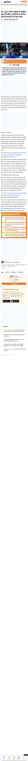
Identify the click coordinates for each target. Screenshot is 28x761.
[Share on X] (18, 65)
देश (3, 292)
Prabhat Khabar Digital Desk (13, 262)
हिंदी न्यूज (8, 296)
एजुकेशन (26, 4)
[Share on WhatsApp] (10, 65)
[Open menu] (2, 2)
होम (1, 4)
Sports (6, 8)
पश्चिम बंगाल (16, 4)
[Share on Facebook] (12, 65)
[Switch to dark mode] (20, 2)
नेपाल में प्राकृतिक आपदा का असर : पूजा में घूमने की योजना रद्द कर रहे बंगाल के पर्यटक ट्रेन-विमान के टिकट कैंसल (15, 219)
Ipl (14, 8)
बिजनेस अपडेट (16, 292)
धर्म (20, 292)
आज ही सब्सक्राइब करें (14, 283)
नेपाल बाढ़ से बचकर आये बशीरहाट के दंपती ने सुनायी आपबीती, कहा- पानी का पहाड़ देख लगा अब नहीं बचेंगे (14, 234)
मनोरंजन (11, 292)
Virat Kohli (20, 272)
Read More (3, 268)
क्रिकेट (4, 294)
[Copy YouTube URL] (14, 65)
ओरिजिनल (22, 4)
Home (2, 8)
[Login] (14, 758)
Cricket (11, 8)
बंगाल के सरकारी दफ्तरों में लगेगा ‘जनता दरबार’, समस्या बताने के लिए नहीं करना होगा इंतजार (15, 229)
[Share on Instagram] (16, 65)
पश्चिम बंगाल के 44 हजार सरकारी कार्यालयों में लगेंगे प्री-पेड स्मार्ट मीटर (14, 224)
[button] (14, 50)
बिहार (8, 4)
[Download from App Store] (15, 301)
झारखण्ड (4, 4)
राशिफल (8, 294)
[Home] (7, 2)
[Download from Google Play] (6, 301)
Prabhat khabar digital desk (11, 19)
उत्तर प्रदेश (11, 4)
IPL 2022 (7, 272)
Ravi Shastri (13, 272)
